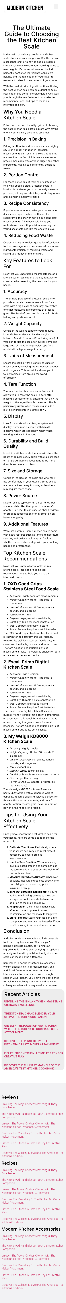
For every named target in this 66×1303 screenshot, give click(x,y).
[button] (56, 6)
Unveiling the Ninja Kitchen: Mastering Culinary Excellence (33, 1003)
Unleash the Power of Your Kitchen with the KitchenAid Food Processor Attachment (31, 1029)
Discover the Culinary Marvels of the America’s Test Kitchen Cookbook (32, 1067)
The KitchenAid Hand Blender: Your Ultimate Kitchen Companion (29, 1015)
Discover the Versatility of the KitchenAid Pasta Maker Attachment (31, 1042)
